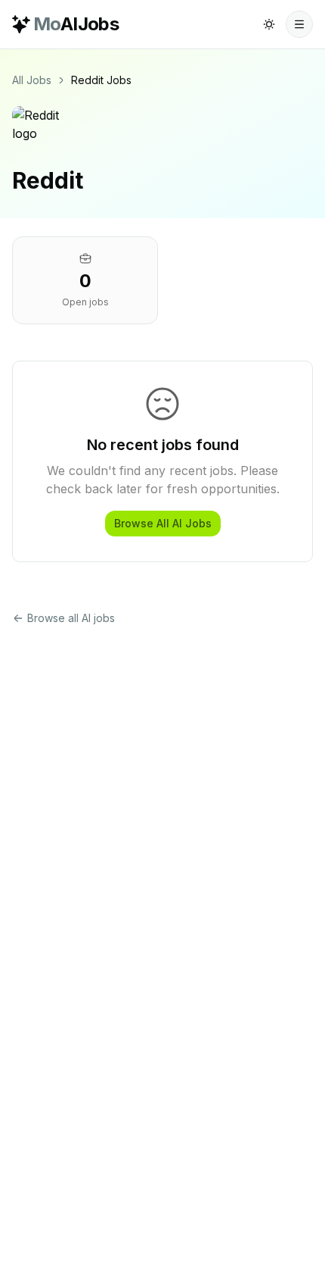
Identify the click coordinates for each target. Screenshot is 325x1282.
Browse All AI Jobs (163, 523)
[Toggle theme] (269, 24)
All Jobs (31, 79)
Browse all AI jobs (71, 617)
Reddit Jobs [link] (101, 79)
